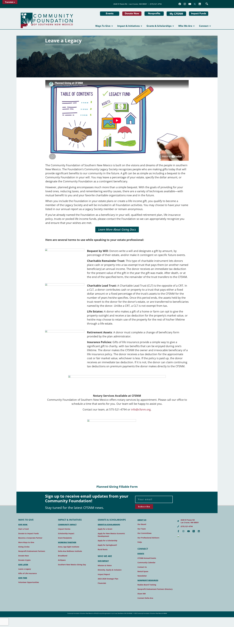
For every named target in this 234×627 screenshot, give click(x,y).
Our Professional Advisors (148, 538)
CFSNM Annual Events (146, 558)
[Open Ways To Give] (112, 26)
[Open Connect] (210, 26)
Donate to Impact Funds (28, 533)
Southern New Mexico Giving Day (72, 564)
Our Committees (144, 533)
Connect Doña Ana (145, 598)
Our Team (141, 529)
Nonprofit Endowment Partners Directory (155, 589)
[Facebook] (179, 4)
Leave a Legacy (24, 569)
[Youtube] (189, 4)
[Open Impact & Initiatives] (141, 26)
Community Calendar (146, 562)
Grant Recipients (65, 538)
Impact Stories (64, 529)
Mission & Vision (105, 565)
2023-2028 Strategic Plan (108, 579)
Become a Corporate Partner (30, 538)
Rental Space (142, 571)
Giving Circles (23, 547)
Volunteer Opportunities (28, 582)
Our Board (141, 524)
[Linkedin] (199, 4)
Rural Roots (102, 549)
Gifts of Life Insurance (27, 573)
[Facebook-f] (178, 531)
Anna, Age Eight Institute (68, 547)
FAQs (139, 542)
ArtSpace (62, 560)
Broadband (62, 555)
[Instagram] (184, 4)
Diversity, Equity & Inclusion (110, 570)
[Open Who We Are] (194, 26)
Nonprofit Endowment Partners (31, 551)
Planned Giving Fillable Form (117, 487)
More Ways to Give (26, 542)
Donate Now (23, 555)
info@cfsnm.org (141, 409)
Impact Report (104, 574)
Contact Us (142, 567)
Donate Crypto (24, 560)
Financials (102, 583)
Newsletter (142, 576)
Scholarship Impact (66, 533)
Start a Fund (23, 529)
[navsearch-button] (206, 4)
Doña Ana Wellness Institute (70, 551)
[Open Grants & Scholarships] (173, 26)
